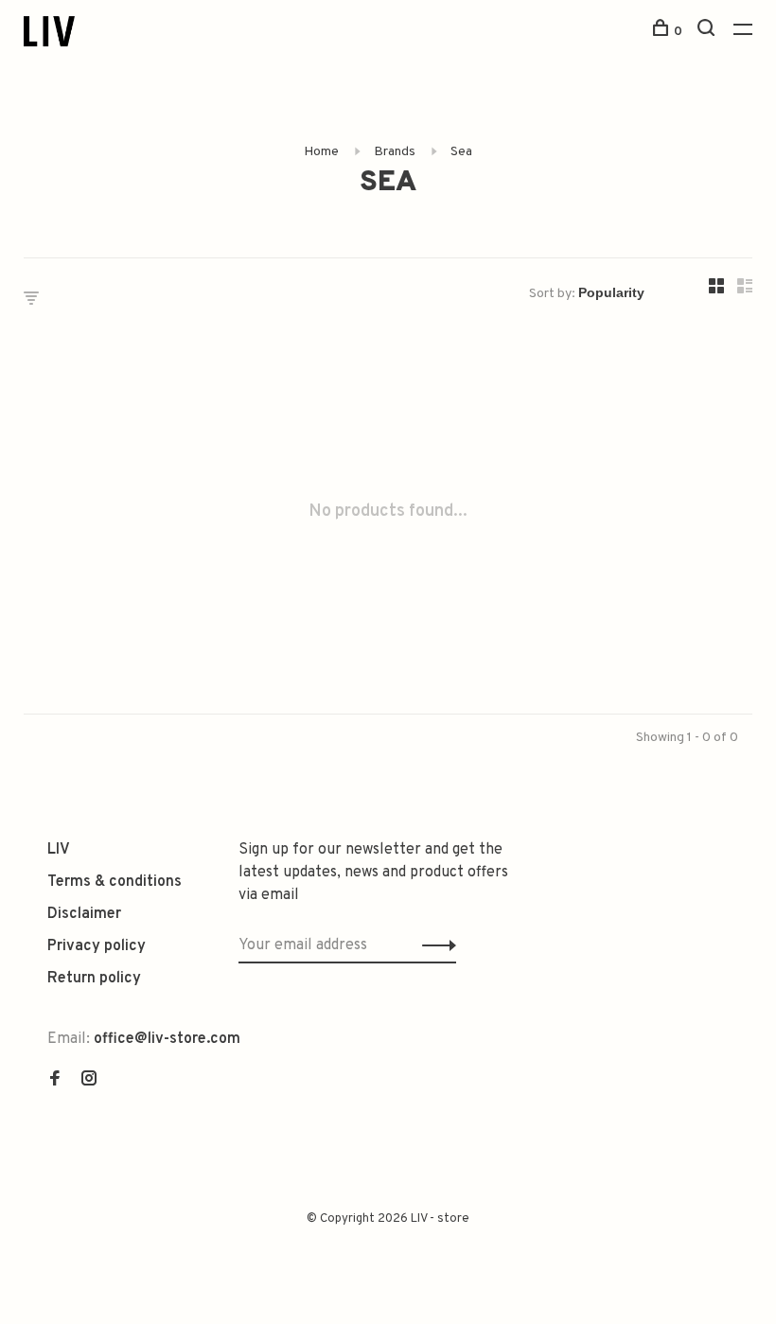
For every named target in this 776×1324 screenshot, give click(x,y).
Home (321, 152)
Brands (394, 152)
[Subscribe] (434, 945)
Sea (461, 152)
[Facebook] (54, 1080)
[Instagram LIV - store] (89, 1080)
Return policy (94, 978)
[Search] (708, 32)
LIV (58, 849)
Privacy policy (96, 946)
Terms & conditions (114, 882)
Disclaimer (84, 914)
